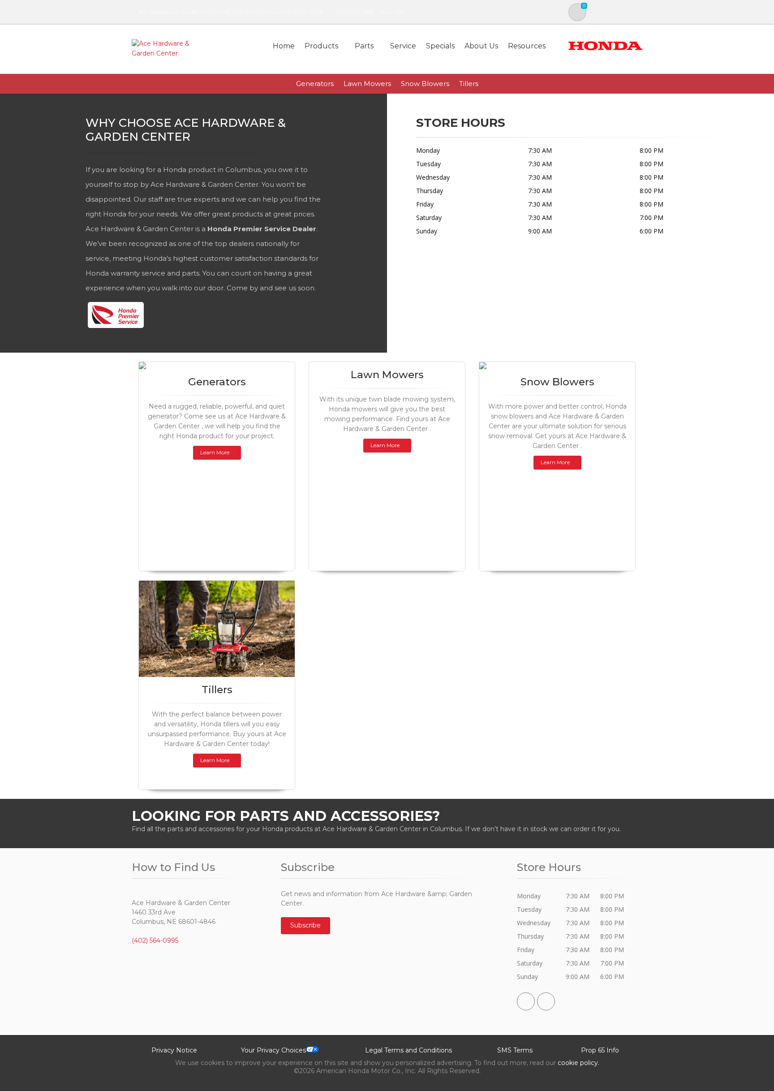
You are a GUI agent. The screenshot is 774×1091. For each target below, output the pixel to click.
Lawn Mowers (367, 83)
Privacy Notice (174, 1050)
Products (321, 46)
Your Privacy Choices (273, 1050)
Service (403, 46)
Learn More (214, 452)
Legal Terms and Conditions (408, 1050)
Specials (440, 46)
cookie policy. (578, 1063)
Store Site (392, 12)
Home (284, 46)
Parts (364, 46)
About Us (481, 46)
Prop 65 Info (600, 1050)
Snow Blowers (425, 83)
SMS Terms (515, 1050)
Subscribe (305, 925)
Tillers (468, 83)
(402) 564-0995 (354, 12)
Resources (527, 46)
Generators (315, 83)
